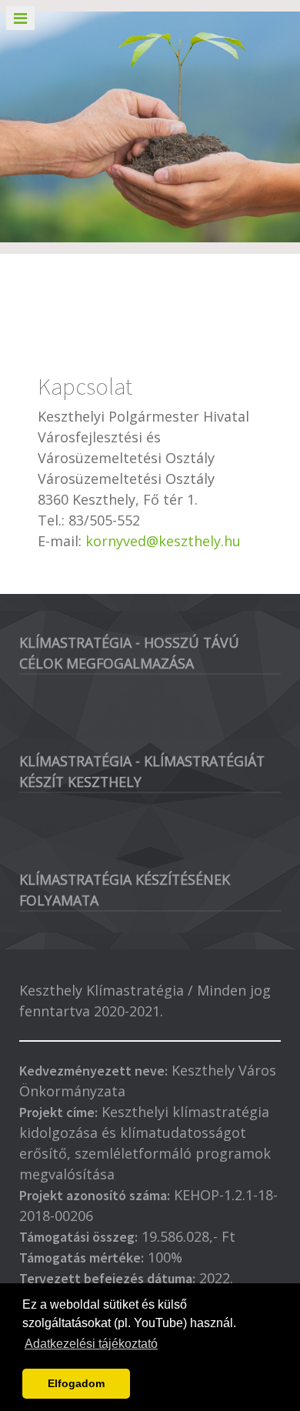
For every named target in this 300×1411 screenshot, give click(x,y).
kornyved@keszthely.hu (163, 541)
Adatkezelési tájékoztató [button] (91, 1343)
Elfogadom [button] (76, 1383)
